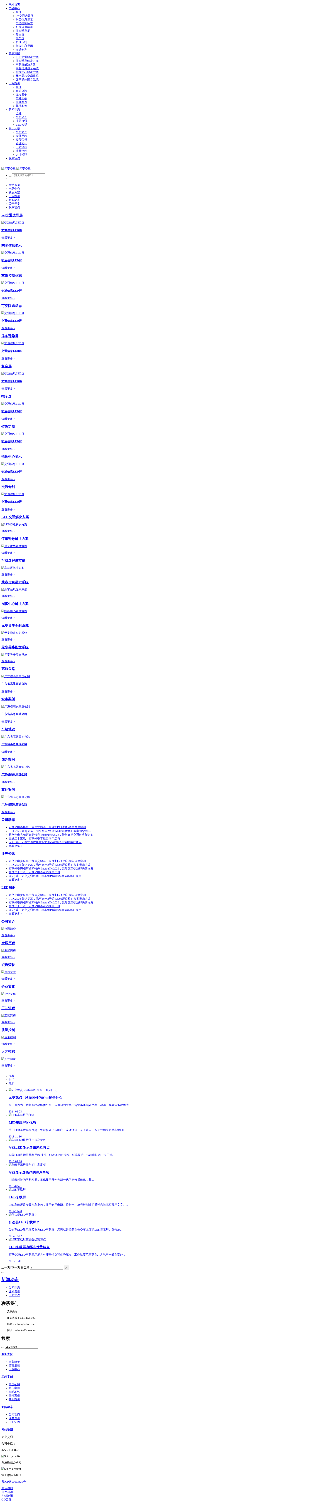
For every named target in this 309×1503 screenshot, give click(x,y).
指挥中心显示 (11, 456)
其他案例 (8, 789)
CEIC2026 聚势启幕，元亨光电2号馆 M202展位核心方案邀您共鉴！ (51, 831)
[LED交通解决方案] (14, 524)
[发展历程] (8, 950)
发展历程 (8, 943)
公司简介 (8, 921)
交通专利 (8, 487)
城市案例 (8, 699)
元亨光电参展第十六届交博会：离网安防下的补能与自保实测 (47, 827)
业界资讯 (8, 854)
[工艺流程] (8, 1015)
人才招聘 (8, 1051)
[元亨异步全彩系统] (14, 632)
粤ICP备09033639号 (13, 1481)
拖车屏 (6, 396)
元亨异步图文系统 (15, 647)
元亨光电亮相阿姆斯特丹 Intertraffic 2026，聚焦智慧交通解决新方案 (51, 834)
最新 (11, 1083)
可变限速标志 (11, 306)
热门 (11, 1079)
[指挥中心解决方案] (14, 611)
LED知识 (8, 887)
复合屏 (6, 366)
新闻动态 (10, 1279)
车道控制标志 (11, 275)
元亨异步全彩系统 (15, 625)
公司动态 (8, 820)
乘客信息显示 (11, 245)
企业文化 (8, 986)
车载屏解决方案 (13, 560)
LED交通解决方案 (15, 517)
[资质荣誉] (8, 972)
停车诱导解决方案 (15, 539)
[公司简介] (8, 928)
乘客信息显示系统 (15, 582)
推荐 (11, 1075)
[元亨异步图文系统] (14, 654)
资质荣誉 (8, 965)
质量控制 (8, 1030)
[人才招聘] (8, 1058)
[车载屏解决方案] (12, 567)
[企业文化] (8, 993)
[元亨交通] (16, 168)
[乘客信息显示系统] (14, 589)
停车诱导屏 (9, 336)
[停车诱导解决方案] (14, 546)
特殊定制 (8, 426)
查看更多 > (8, 237)
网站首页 (14, 4)
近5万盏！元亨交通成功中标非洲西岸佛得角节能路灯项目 (45, 842)
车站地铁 (8, 729)
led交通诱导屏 (12, 215)
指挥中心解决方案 (15, 604)
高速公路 (8, 669)
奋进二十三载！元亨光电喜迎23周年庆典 (34, 838)
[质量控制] (8, 1037)
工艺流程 (8, 1008)
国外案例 (8, 759)
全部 (18, 12)
